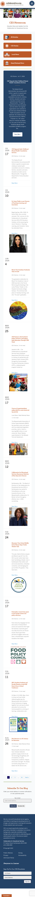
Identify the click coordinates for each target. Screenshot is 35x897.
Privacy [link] (6, 855)
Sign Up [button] (27, 881)
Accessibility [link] (22, 855)
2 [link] (11, 777)
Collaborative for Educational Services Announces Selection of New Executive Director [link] (20, 474)
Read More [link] (15, 183)
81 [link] (22, 777)
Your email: (18, 798)
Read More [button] (18, 134)
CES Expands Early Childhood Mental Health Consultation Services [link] (20, 150)
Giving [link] (20, 853)
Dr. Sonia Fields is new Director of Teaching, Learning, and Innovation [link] (20, 203)
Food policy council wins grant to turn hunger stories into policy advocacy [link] (20, 613)
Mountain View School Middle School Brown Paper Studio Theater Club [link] (20, 544)
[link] (12, 4)
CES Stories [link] (13, 76)
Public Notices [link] (8, 853)
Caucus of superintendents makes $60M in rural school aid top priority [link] (20, 410)
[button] (31, 3)
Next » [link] (27, 777)
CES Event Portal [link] (9, 858)
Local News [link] (15, 415)
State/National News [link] (24, 415)
